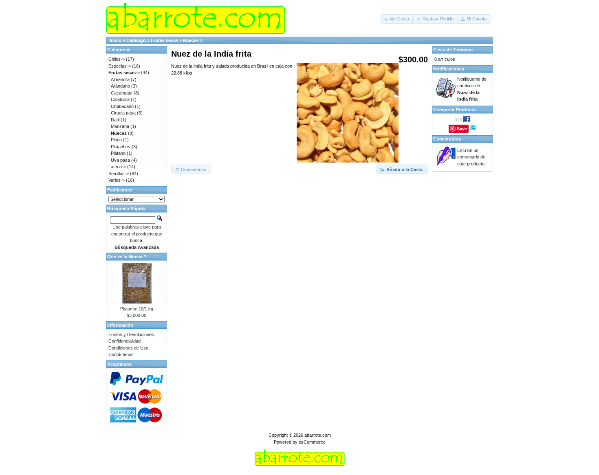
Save (462, 128)
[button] (397, 19)
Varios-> (116, 180)
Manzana (120, 126)
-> (124, 72)
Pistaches (120, 146)
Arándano (120, 86)
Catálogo (136, 40)
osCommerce (312, 442)
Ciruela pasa (123, 112)
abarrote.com (317, 435)
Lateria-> (117, 166)
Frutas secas (164, 40)
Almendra (120, 79)
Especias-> (119, 66)
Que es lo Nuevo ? (127, 256)
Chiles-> (116, 59)
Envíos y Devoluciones (131, 334)
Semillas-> (118, 173)
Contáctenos (121, 354)
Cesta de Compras (453, 49)
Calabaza (120, 99)
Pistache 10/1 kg (136, 308)
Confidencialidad (124, 341)
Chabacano (122, 106)
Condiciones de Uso (128, 347)
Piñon (116, 139)
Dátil (115, 119)
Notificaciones (448, 68)
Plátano (118, 153)
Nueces (191, 40)
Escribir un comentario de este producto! (471, 157)
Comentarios (447, 138)
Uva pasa (120, 160)
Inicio (115, 40)
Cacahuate (121, 92)
